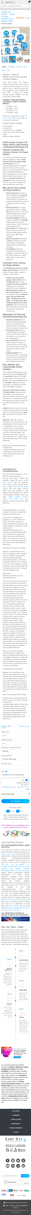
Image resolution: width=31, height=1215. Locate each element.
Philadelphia (5, 870)
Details (4, 66)
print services (11, 899)
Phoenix (26, 868)
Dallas (27, 866)
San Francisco (12, 866)
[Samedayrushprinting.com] (10, 2)
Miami (12, 870)
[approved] (21, 1195)
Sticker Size (5, 732)
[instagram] (13, 1160)
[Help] (6, 771)
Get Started (15, 801)
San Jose (19, 870)
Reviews (19, 66)
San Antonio (15, 868)
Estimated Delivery (6, 794)
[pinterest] (18, 1166)
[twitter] (18, 1160)
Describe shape (6, 763)
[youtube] (8, 1166)
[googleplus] (3, 1190)
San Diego (25, 870)
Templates (11, 66)
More (25, 66)
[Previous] (3, 41)
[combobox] (15, 735)
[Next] (28, 41)
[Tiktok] (23, 1160)
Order (3, 850)
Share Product (25, 726)
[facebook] (8, 1160)
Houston (21, 866)
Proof (3, 771)
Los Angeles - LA (22, 864)
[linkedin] (13, 1166)
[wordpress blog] (23, 1166)
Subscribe (25, 1176)
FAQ (8, 70)
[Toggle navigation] (2, 2)
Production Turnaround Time (11, 747)
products (23, 899)
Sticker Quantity (6, 740)
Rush (3, 70)
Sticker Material (6, 755)
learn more (18, 885)
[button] (13, 794)
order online (14, 906)
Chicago (4, 866)
